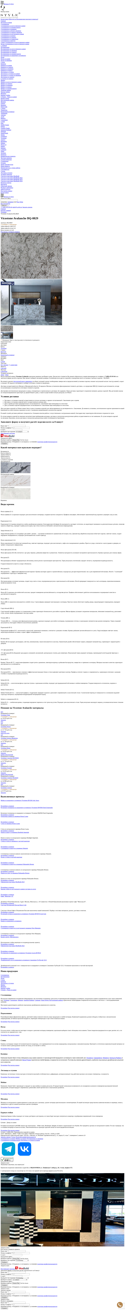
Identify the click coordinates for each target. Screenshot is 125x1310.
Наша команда (5, 166)
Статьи (3, 171)
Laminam (3, 149)
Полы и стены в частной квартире (11, 857)
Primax (3, 126)
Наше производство (7, 164)
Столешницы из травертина (9, 39)
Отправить (4, 443)
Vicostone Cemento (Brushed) (9, 778)
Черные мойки (5, 92)
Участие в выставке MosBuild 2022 (12, 178)
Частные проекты (6, 158)
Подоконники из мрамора (9, 50)
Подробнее (4, 1008)
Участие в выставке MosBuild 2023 (12, 179)
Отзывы (3, 163)
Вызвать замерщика (7, 187)
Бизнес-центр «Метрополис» (10, 937)
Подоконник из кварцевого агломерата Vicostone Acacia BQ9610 (21, 953)
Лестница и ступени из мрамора (11, 75)
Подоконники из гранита (8, 52)
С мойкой (4, 45)
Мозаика (3, 93)
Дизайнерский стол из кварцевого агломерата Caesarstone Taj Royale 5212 (24, 960)
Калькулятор (5, 19)
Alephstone (4, 113)
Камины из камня (6, 65)
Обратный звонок (6, 186)
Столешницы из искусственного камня (13, 26)
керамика (10, 202)
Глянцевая (4, 371)
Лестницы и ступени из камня (10, 73)
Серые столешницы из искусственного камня (15, 42)
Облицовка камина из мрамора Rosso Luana (14, 816)
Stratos (3, 135)
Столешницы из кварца (8, 36)
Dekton (3, 143)
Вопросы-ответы (6, 182)
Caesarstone (4, 120)
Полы (2, 57)
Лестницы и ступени (7, 72)
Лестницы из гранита (7, 77)
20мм (2, 375)
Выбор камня (5, 98)
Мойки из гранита (6, 83)
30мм (6, 375)
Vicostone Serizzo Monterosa (9, 738)
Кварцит (3, 105)
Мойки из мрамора (7, 85)
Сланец (3, 108)
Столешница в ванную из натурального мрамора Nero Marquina (21, 928)
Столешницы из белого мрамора (11, 31)
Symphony (4, 136)
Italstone (3, 148)
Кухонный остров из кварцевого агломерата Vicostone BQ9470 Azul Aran (23, 914)
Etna (2, 123)
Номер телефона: (6, 428)
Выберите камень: (6, 1279)
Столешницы (5, 24)
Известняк (4, 107)
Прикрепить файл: (6, 438)
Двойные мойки (6, 90)
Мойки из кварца (6, 87)
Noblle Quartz (5, 125)
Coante (3, 121)
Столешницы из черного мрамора (11, 32)
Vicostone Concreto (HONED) (10, 758)
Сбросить (4, 205)
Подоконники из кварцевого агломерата (13, 55)
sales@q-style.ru (5, 189)
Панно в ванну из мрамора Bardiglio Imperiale (15, 832)
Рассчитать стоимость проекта (10, 232)
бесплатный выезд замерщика (22, 381)
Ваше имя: (4, 426)
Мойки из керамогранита (9, 88)
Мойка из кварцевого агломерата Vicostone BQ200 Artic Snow (20, 800)
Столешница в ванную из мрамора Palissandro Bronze (17, 864)
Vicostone (3, 138)
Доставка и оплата (6, 173)
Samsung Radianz (6, 130)
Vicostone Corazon (6, 787)
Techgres (3, 153)
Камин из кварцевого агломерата (11, 921)
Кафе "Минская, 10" (7, 896)
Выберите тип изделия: (8, 431)
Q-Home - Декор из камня (9, 97)
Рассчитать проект (6, 191)
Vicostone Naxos (6, 726)
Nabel (2, 151)
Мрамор (3, 102)
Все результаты (5, 203)
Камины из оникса (6, 70)
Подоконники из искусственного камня (13, 49)
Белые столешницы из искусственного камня (15, 44)
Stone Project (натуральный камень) (52, 1000)
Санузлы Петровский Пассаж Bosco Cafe (13, 905)
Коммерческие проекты (8, 156)
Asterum (3, 115)
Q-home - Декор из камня (8, 990)
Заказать (3, 720)
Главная (3, 21)
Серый (3, 361)
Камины (3, 64)
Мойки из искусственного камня (11, 82)
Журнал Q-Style (9, 4)
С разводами (13, 365)
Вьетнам (3, 351)
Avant (2, 116)
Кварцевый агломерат (7, 111)
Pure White (20, 202)
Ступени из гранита (7, 78)
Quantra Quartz (5, 128)
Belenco (3, 118)
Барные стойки (5, 95)
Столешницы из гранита (8, 37)
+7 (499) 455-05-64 (6, 207)
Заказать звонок (27, 207)
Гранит (3, 103)
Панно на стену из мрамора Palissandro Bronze (15, 873)
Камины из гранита (7, 67)
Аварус (3, 140)
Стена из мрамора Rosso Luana (10, 823)
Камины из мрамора (7, 69)
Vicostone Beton (5, 748)
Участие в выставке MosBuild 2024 (12, 181)
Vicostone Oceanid (6, 768)
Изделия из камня (6, 22)
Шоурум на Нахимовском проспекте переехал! (23, 19)
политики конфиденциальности (47, 442)
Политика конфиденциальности (26, 1137)
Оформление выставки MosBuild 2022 (13, 946)
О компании (4, 161)
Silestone (3, 131)
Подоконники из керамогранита (11, 54)
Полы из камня (5, 59)
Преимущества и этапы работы (10, 168)
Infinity (3, 146)
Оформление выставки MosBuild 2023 (13, 882)
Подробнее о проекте (7, 806)
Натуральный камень (7, 100)
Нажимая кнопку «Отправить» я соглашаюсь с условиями (29, 442)
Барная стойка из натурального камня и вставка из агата (18, 889)
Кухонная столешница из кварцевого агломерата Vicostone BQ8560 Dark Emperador (27, 807)
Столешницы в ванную (8, 40)
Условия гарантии (6, 174)
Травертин (4, 110)
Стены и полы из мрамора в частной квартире (15, 841)
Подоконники (5, 47)
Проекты (3, 154)
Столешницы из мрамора (8, 29)
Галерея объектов (6, 159)
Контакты (4, 184)
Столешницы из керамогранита (10, 27)
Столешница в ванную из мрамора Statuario (14, 848)
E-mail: (3, 430)
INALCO (3, 144)
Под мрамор (4, 365)
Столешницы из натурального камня (12, 34)
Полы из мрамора (6, 60)
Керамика (4, 141)
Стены (3, 62)
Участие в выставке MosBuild (10, 176)
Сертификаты (5, 169)
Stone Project (26, 1060)
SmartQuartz (4, 133)
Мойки (3, 80)
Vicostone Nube (5, 715)
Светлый (3, 368)
